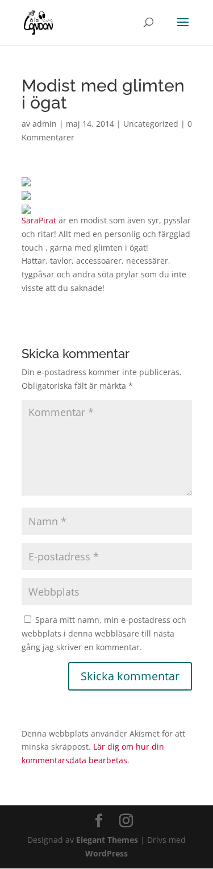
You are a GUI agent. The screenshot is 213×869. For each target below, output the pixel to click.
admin (44, 123)
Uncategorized (150, 123)
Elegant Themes (107, 839)
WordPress (106, 853)
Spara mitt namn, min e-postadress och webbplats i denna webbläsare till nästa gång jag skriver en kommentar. (104, 633)
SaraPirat (40, 220)
